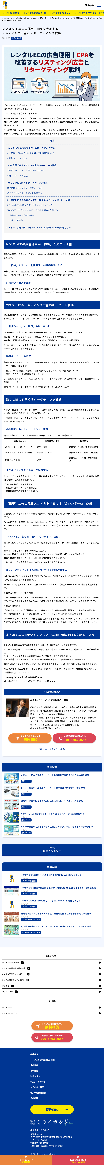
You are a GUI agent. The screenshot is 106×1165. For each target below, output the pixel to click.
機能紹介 (34, 1054)
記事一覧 (43, 18)
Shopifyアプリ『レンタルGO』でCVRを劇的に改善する (32, 210)
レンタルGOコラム (9, 1013)
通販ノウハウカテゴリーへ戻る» (52, 749)
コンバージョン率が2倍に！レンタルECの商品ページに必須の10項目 (52, 813)
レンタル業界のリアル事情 (85, 13)
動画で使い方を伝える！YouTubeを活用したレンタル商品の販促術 (52, 800)
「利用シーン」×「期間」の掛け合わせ (25, 170)
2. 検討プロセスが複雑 (17, 158)
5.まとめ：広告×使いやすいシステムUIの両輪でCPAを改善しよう (38, 227)
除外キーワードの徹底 (17, 175)
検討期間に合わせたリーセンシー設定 (24, 187)
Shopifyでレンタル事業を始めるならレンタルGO (19, 18)
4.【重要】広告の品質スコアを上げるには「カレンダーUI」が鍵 (38, 200)
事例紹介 (34, 1070)
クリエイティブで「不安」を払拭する (24, 192)
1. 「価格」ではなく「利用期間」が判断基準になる (30, 153)
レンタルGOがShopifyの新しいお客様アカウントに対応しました (51, 900)
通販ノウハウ (54, 18)
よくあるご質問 (37, 1087)
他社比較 (34, 1065)
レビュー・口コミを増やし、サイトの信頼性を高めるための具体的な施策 (55, 775)
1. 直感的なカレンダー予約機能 (21, 215)
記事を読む (52, 1109)
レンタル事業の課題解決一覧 (34, 13)
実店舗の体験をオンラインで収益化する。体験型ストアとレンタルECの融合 (56, 926)
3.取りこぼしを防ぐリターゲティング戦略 (27, 182)
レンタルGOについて (10, 1007)
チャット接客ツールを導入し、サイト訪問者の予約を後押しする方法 (53, 787)
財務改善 (7, 985)
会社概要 (34, 1098)
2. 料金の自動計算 (15, 220)
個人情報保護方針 (38, 1092)
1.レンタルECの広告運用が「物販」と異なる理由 (30, 148)
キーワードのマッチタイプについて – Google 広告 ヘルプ (42, 386)
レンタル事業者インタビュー (60, 13)
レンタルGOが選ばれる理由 (42, 1059)
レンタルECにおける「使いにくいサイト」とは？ (30, 205)
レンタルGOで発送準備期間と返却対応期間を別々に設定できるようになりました (58, 887)
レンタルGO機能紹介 (11, 13)
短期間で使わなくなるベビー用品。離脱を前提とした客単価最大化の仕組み (56, 913)
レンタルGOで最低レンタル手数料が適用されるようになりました (51, 874)
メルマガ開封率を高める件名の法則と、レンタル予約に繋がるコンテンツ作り (57, 826)
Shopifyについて (37, 1081)
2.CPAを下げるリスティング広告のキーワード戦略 (31, 165)
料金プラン (35, 1076)
